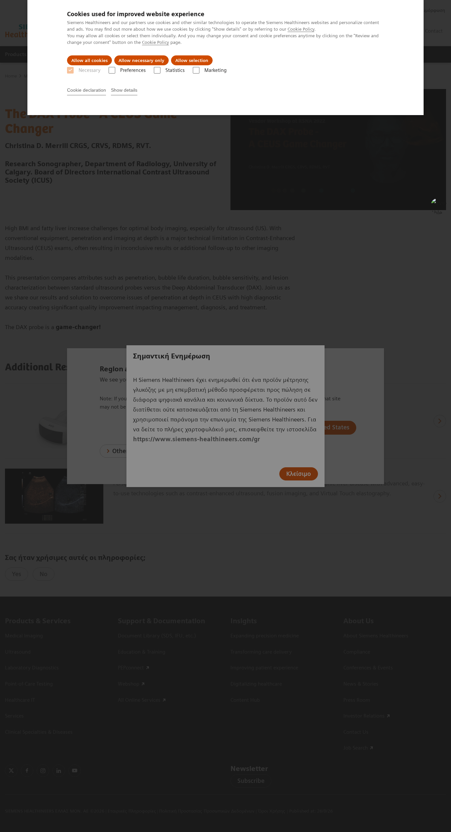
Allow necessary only (141, 60)
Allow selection (191, 60)
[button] (439, 206)
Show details (124, 90)
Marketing (215, 70)
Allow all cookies (89, 60)
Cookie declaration (86, 90)
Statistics (175, 70)
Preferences (133, 70)
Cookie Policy (301, 29)
